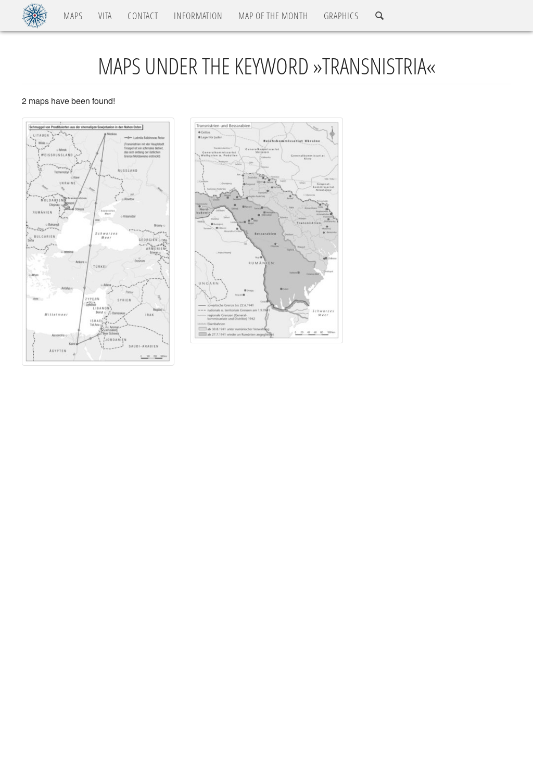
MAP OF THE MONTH (273, 15)
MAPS (73, 15)
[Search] (379, 16)
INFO (198, 15)
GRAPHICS (341, 15)
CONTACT (143, 15)
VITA (105, 15)
